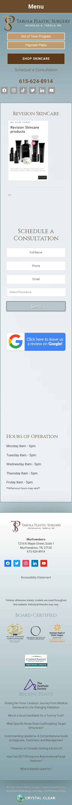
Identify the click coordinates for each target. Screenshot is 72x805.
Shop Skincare (36, 59)
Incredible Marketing (18, 790)
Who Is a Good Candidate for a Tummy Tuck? (36, 715)
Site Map (37, 790)
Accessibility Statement (36, 577)
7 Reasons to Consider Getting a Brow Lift (36, 748)
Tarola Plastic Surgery (36, 23)
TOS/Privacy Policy (54, 790)
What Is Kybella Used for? (36, 769)
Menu (36, 6)
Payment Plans (36, 45)
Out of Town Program (36, 36)
